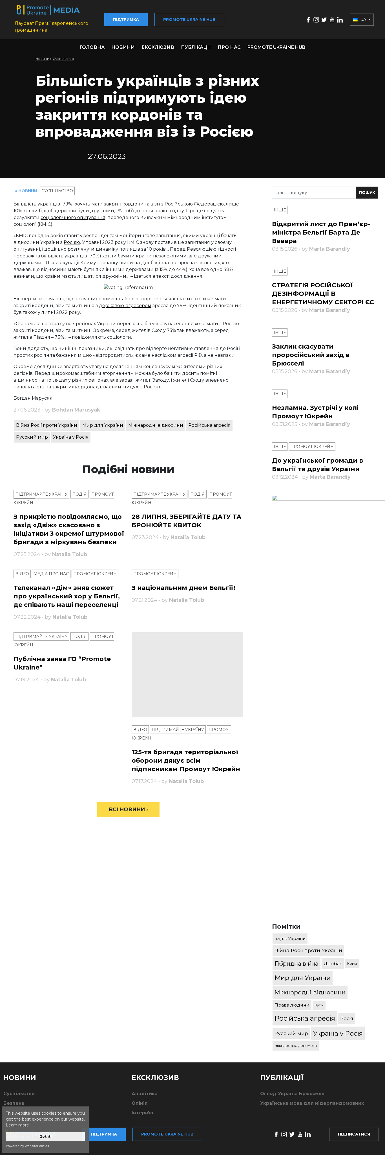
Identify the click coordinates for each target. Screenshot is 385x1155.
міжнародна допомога (296, 1046)
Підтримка (126, 19)
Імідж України (290, 938)
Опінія (140, 1103)
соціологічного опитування (73, 217)
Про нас (229, 47)
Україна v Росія (70, 437)
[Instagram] (316, 19)
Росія (346, 1018)
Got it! (45, 1136)
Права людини (292, 1005)
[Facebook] (308, 19)
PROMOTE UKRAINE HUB (276, 47)
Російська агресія (209, 425)
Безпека (13, 1103)
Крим (352, 963)
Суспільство (63, 58)
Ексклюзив (157, 47)
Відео (22, 573)
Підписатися (354, 1134)
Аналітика (145, 1093)
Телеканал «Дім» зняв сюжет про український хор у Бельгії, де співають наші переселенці (67, 596)
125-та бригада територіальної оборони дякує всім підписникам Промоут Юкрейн (186, 760)
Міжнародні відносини (155, 425)
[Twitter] (324, 19)
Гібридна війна (296, 963)
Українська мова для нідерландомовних (312, 1103)
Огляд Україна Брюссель (292, 1093)
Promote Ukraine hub (189, 19)
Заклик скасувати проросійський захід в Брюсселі (310, 355)
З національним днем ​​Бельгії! (183, 588)
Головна (92, 47)
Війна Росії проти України (46, 425)
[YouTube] (332, 19)
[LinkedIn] (340, 19)
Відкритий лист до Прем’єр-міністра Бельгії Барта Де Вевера (321, 232)
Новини (123, 47)
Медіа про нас (51, 573)
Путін (319, 1005)
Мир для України (102, 425)
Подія (79, 494)
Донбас (333, 963)
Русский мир (32, 437)
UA (363, 19)
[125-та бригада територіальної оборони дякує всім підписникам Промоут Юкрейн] (187, 674)
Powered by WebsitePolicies (27, 1146)
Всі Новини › (128, 809)
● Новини (26, 190)
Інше (280, 210)
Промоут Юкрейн (95, 573)
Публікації (196, 47)
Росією (72, 242)
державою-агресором (125, 305)
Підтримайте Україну (41, 494)
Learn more (17, 1125)
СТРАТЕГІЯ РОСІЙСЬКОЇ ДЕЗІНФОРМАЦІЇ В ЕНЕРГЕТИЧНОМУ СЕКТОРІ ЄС (323, 293)
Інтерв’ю (142, 1112)
